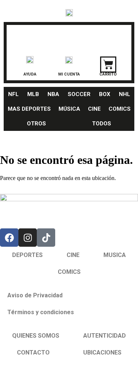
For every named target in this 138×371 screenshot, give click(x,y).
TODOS (101, 123)
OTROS (36, 123)
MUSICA (114, 254)
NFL (13, 94)
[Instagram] (27, 237)
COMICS (120, 109)
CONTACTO (33, 352)
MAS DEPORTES (29, 109)
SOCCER (79, 94)
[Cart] (108, 64)
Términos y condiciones (40, 312)
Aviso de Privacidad (35, 295)
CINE (94, 109)
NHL (124, 94)
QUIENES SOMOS (35, 335)
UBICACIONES (102, 352)
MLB (33, 94)
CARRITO (108, 74)
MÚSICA (69, 109)
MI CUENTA (69, 74)
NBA (53, 94)
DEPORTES (27, 254)
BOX (104, 94)
